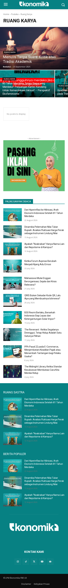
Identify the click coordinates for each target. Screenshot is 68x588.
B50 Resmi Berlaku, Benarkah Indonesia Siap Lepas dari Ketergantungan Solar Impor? (39, 315)
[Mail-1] (50, 561)
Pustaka (14, 14)
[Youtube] (42, 561)
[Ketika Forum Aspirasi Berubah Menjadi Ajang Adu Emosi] (12, 266)
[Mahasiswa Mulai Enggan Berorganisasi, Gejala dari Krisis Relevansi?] (12, 283)
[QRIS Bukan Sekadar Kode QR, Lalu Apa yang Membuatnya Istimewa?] (12, 300)
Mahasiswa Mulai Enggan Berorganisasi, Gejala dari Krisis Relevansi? (40, 281)
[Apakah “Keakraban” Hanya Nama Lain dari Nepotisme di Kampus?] (12, 248)
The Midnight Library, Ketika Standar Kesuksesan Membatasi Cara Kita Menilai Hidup (43, 369)
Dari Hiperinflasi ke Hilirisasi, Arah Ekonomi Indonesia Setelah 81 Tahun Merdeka (43, 212)
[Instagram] (18, 561)
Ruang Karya (10, 52)
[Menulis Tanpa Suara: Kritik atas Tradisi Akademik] (34, 48)
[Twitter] (34, 561)
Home (6, 14)
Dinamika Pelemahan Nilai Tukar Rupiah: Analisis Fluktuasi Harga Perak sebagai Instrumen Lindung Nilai (44, 230)
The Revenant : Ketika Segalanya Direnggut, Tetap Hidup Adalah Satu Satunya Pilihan (43, 332)
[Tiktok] (26, 561)
